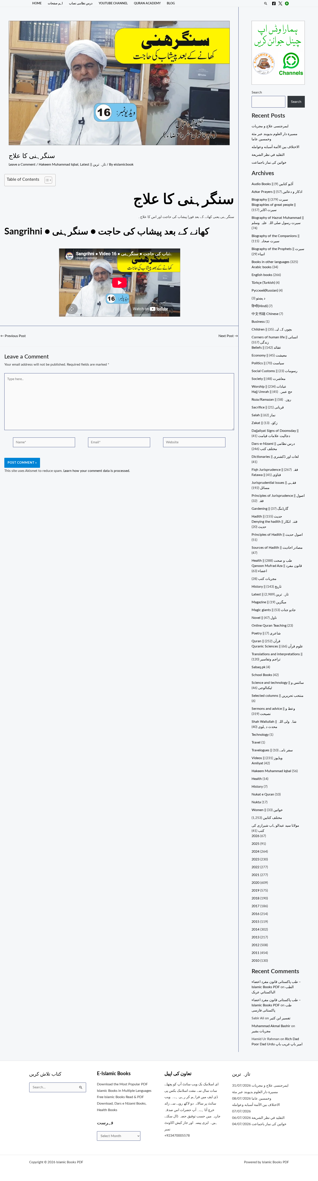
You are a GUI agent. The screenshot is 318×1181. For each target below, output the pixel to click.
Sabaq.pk (258, 667)
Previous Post (13, 336)
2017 (255, 906)
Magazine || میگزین (269, 602)
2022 (255, 867)
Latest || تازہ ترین (93, 164)
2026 (255, 836)
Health (257, 779)
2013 (255, 937)
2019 (255, 890)
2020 (255, 882)
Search (257, 92)
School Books (262, 675)
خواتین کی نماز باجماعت (269, 162)
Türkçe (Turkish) (263, 282)
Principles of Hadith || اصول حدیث (277, 534)
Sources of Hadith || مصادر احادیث (277, 547)
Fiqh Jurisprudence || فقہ (275, 469)
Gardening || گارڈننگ (270, 508)
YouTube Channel (113, 3)
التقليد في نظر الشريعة (268, 154)
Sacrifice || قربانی (268, 407)
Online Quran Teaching (269, 625)
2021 (255, 875)
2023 (255, 859)
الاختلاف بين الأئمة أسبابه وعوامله (275, 147)
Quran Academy (147, 3)
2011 (255, 953)
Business (258, 321)
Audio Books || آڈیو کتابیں (272, 184)
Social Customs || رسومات (274, 371)
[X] (280, 3)
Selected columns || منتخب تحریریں (278, 695)
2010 (255, 960)
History (257, 786)
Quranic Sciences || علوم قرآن (277, 646)
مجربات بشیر (261, 1031)
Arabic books (261, 267)
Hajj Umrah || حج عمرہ (272, 392)
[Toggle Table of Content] (46, 180)
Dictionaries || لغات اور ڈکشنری (275, 456)
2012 (255, 945)
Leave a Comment (22, 164)
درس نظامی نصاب (80, 3)
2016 (255, 914)
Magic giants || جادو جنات (274, 610)
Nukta (256, 802)
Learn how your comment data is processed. (96, 471)
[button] (266, 3)
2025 (255, 843)
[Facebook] (274, 3)
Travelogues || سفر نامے (272, 750)
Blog (171, 3)
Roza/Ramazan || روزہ (271, 399)
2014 (255, 929)
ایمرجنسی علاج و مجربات (270, 126)
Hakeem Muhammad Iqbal (58, 164)
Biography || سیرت (270, 199)
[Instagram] (287, 3)
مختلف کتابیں (272, 818)
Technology (260, 734)
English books (262, 275)
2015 (255, 921)
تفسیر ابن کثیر (280, 1018)
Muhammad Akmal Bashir (271, 1026)
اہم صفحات (55, 3)
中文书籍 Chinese (265, 314)
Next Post (228, 336)
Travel (256, 742)
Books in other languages (270, 262)
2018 (255, 898)
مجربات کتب (267, 579)
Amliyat (257, 763)
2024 (255, 851)
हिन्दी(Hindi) (260, 306)
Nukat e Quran (263, 794)
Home (37, 3)
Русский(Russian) (265, 290)
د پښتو (260, 298)
